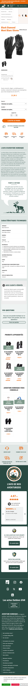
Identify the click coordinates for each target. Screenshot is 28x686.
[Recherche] (19, 15)
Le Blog (7, 582)
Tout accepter (7, 684)
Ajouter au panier (14, 121)
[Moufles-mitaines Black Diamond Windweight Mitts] (19, 371)
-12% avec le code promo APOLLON (10, 1)
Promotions (6, 660)
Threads (7, 589)
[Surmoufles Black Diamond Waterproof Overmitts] (8, 371)
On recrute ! (6, 638)
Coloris (3, 107)
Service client (7, 452)
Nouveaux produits (8, 663)
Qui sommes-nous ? (8, 633)
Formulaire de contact (8, 641)
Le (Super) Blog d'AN (8, 635)
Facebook (21, 582)
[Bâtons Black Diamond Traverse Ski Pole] (8, 405)
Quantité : (14, 113)
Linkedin (12, 595)
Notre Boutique (7, 645)
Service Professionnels (8, 653)
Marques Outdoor (7, 658)
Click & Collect (6, 648)
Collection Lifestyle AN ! (9, 672)
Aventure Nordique (10, 614)
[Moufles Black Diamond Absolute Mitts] (8, 350)
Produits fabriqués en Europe (10, 665)
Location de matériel (8, 650)
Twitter (14, 589)
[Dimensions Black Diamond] (7, 77)
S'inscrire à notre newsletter (14, 605)
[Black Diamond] (23, 29)
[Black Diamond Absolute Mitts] (19, 350)
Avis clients (6, 655)
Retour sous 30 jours (21, 137)
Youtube (20, 589)
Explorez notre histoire (16, 629)
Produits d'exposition (8, 667)
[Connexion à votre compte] (23, 15)
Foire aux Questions (8, 643)
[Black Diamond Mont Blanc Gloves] (4, 64)
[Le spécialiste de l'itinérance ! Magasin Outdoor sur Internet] (3, 6)
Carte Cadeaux (6, 670)
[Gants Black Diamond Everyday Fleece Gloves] (8, 426)
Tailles (3, 101)
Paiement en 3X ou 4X (6, 137)
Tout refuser (16, 684)
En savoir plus (14, 543)
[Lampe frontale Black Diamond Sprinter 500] (19, 404)
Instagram (14, 582)
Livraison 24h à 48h (14, 137)
